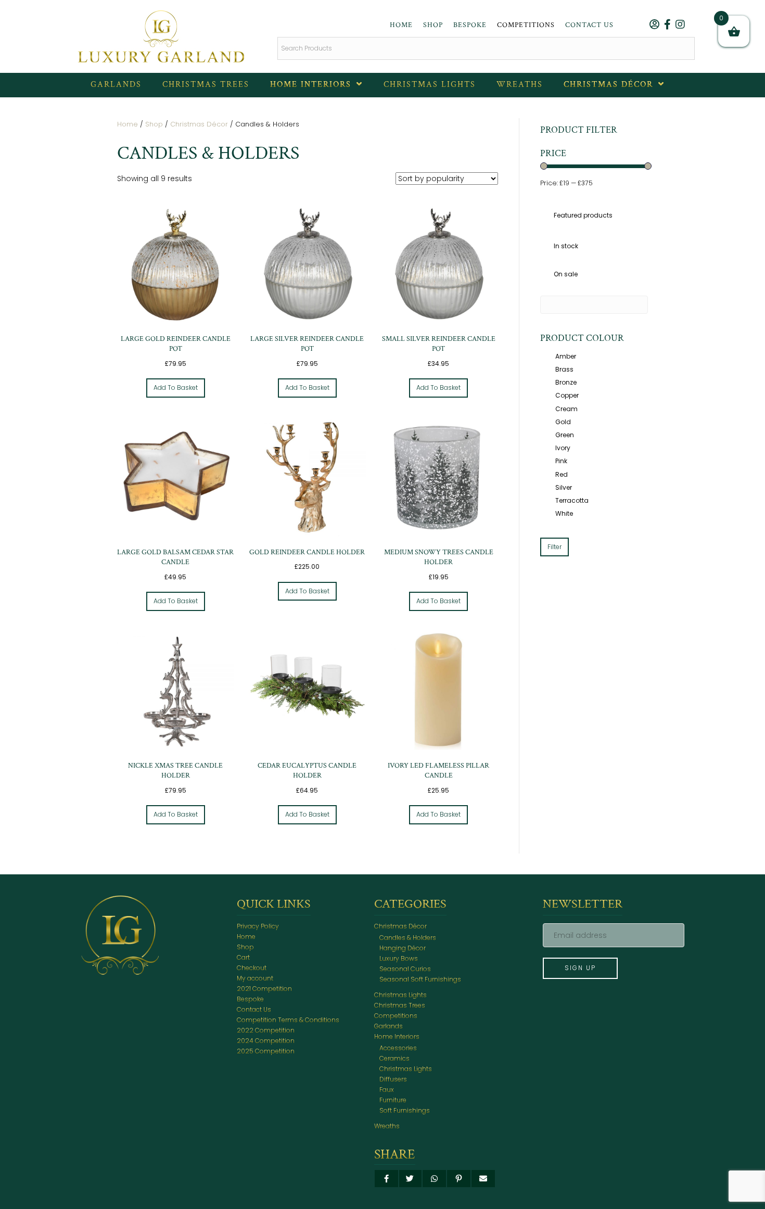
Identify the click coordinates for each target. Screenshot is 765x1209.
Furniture (392, 1100)
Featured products (583, 215)
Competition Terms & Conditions (288, 1019)
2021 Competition (264, 988)
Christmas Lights (400, 994)
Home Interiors (396, 1036)
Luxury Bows (398, 958)
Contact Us (254, 1009)
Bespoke (250, 999)
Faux (386, 1089)
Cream (566, 408)
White (564, 513)
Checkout (251, 967)
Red (561, 474)
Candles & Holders (407, 937)
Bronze (566, 382)
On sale (566, 274)
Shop (154, 124)
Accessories (398, 1047)
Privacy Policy (258, 926)
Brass (564, 369)
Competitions (395, 1015)
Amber (565, 356)
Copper (567, 395)
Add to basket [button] (176, 387)
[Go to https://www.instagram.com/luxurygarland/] (680, 25)
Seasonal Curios (405, 968)
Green (564, 434)
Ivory (562, 447)
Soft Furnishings (404, 1110)
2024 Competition (266, 1040)
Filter (554, 546)
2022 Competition (266, 1030)
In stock (566, 245)
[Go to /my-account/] (654, 25)
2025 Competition (266, 1051)
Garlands (388, 1026)
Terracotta (572, 500)
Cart (243, 957)
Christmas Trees (399, 1005)
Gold (563, 421)
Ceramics (394, 1058)
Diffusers (393, 1079)
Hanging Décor (402, 948)
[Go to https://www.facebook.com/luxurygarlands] (667, 25)
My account (255, 978)
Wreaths (387, 1126)
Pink (561, 460)
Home (127, 124)
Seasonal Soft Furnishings (420, 979)
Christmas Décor (199, 124)
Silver (563, 487)
